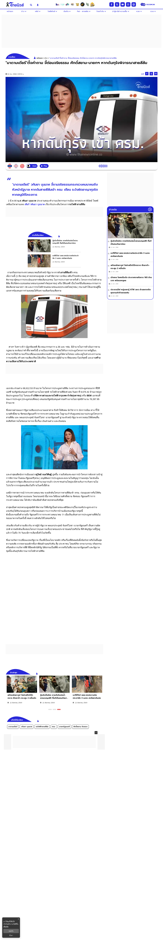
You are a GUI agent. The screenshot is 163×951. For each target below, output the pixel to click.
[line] (134, 4)
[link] (54, 245)
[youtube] (122, 4)
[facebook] (111, 4)
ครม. (54, 726)
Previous (98, 672)
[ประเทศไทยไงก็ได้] (92, 4)
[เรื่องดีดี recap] (62, 4)
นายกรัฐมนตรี (64, 726)
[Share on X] (151, 73)
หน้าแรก (40, 58)
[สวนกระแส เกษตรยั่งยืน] (87, 4)
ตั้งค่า (11, 935)
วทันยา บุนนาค (26, 726)
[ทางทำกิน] (77, 4)
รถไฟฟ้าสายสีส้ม (42, 726)
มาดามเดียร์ (12, 726)
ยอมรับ (11, 931)
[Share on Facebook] (146, 73)
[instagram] (128, 4)
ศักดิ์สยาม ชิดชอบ (80, 726)
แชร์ (142, 74)
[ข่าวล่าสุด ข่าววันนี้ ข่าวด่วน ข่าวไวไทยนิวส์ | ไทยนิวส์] (16, 4)
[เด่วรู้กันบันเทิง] (67, 4)
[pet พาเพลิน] (72, 4)
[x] (117, 4)
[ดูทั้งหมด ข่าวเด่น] (150, 209)
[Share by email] (155, 73)
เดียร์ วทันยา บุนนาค (35, 204)
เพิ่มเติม (5, 926)
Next (102, 672)
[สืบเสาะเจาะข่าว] (57, 4)
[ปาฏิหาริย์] (82, 4)
